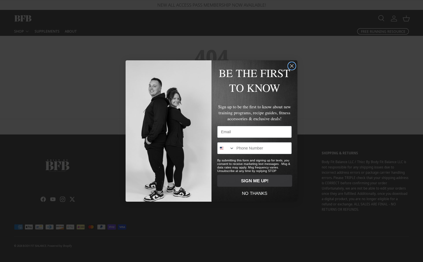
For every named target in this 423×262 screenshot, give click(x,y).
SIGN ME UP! (255, 180)
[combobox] (225, 148)
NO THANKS (254, 193)
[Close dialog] (292, 66)
